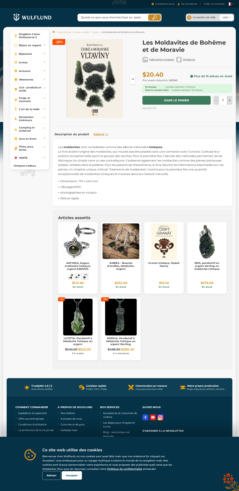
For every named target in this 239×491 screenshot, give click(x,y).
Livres (95, 32)
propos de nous (72, 418)
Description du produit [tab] (72, 134)
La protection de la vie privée (36, 430)
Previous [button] (56, 79)
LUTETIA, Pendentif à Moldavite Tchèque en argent (78, 341)
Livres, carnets (81, 32)
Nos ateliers (68, 413)
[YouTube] (153, 417)
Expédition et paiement (32, 413)
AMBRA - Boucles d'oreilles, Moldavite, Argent (120, 266)
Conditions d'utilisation (32, 424)
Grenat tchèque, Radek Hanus (164, 264)
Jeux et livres (64, 32)
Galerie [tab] (100, 134)
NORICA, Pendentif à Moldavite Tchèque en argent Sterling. (121, 341)
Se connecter (189, 3)
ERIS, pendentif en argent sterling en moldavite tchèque (207, 266)
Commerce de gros (73, 424)
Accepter (72, 475)
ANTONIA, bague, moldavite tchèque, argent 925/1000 (78, 266)
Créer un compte (214, 3)
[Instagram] (160, 417)
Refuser (52, 475)
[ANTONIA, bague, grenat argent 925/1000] (71, 276)
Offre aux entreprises (31, 418)
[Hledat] (154, 17)
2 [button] (96, 114)
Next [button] (132, 79)
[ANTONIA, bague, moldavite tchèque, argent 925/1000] (85, 276)
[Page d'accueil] (53, 32)
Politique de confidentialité (124, 469)
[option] (95, 79)
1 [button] (93, 114)
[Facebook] (145, 417)
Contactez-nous (165, 3)
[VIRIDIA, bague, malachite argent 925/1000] (78, 276)
